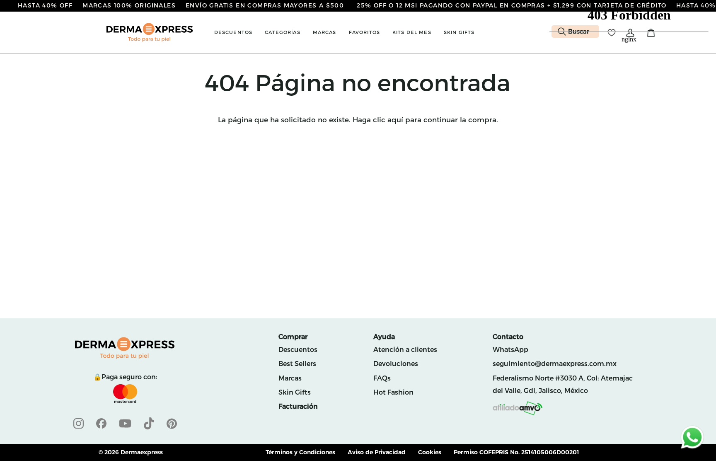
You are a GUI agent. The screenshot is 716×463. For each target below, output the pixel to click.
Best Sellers (297, 364)
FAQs (382, 378)
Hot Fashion (393, 392)
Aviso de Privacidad (377, 452)
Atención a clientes (405, 350)
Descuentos (297, 350)
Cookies (429, 452)
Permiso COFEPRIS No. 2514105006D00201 (516, 452)
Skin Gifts (294, 392)
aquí (395, 120)
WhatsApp (510, 350)
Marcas (290, 378)
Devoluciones (395, 364)
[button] (233, 32)
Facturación (298, 406)
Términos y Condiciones (300, 452)
